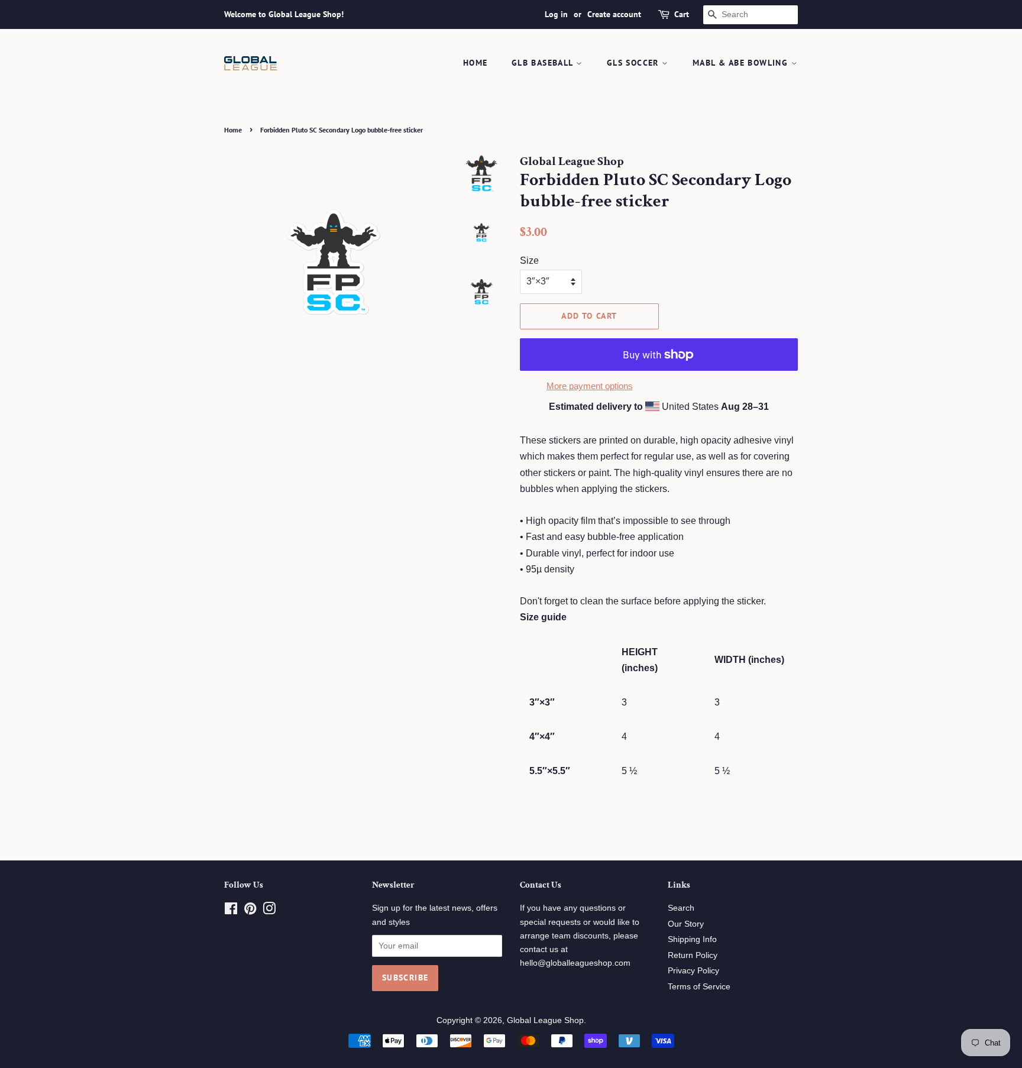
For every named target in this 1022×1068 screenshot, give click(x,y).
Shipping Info (692, 939)
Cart (681, 14)
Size (529, 260)
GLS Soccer (634, 62)
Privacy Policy (693, 970)
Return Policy (692, 955)
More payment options (589, 386)
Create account (614, 14)
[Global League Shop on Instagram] (269, 911)
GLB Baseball (544, 62)
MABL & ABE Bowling (742, 62)
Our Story (686, 924)
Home (475, 62)
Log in (556, 14)
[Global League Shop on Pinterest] (250, 911)
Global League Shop (545, 1020)
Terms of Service (699, 986)
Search (681, 908)
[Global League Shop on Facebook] (231, 911)
